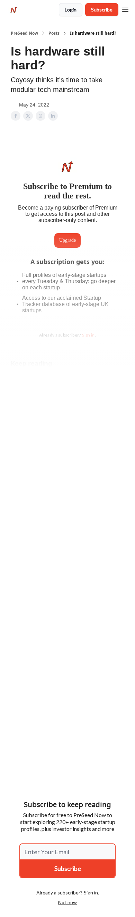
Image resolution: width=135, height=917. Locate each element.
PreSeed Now (24, 33)
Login (70, 9)
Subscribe (101, 9)
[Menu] (125, 8)
